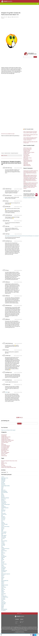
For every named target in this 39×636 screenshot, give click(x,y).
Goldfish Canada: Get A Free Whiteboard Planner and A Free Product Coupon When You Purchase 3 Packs (30, 176)
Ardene (2, 486)
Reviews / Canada (4, 453)
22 (5, 155)
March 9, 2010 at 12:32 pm (18, 282)
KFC (2, 539)
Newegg (2, 559)
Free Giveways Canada (5, 446)
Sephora (2, 582)
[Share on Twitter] (35, 635)
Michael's (2, 555)
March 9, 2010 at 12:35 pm (18, 295)
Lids (2, 546)
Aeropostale (3, 480)
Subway (2, 592)
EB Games (3, 516)
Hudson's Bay (3, 533)
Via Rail (2, 604)
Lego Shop (3, 545)
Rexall (2, 576)
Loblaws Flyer (25, 156)
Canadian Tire (3, 503)
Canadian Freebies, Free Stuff (6, 441)
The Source (3, 598)
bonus (3, 153)
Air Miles (2, 482)
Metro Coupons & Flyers (27, 157)
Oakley (2, 565)
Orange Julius (3, 567)
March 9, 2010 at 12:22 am (18, 215)
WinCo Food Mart (4, 609)
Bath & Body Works (4, 492)
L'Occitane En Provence (5, 548)
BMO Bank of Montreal (5, 497)
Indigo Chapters (3, 535)
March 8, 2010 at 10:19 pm (18, 167)
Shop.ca (2, 583)
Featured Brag (3, 444)
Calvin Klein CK (3, 502)
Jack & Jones (3, 536)
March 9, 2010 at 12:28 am (18, 220)
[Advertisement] (19, 5)
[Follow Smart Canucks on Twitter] (17, 417)
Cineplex (2, 505)
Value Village (3, 603)
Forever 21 (3, 519)
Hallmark (2, 527)
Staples (2, 590)
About (16, 622)
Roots (2, 579)
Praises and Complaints (5, 452)
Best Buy (2, 495)
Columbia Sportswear (4, 507)
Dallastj (24, 175)
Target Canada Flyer (26, 164)
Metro (2, 554)
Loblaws (2, 547)
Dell (1, 512)
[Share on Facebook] (33, 635)
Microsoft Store (3, 556)
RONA (2, 578)
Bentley (2, 494)
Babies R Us (3, 490)
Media (16, 623)
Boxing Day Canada (26, 150)
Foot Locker (3, 518)
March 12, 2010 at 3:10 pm (18, 392)
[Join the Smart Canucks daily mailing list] (22, 417)
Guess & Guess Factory (5, 526)
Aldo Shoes (3, 483)
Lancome (2, 541)
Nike (2, 560)
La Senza (2, 543)
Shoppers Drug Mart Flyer (27, 161)
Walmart (2, 605)
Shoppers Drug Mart (14, 153)
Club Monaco (3, 506)
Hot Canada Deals (28, 129)
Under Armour (3, 602)
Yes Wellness (3, 610)
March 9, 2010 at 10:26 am (18, 241)
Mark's (2, 551)
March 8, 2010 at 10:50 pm (18, 195)
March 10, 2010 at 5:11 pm (18, 384)
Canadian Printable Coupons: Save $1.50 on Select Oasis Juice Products (30, 187)
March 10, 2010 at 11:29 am (18, 355)
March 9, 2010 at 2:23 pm (18, 319)
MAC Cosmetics (4, 550)
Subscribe (19, 423)
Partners (2, 464)
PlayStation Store (4, 570)
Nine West (3, 561)
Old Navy (2, 566)
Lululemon (3, 549)
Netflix (2, 558)
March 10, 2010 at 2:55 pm (18, 372)
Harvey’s (2, 528)
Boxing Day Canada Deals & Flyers (29, 197)
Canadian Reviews (26, 151)
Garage (2, 522)
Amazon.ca (3, 484)
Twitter (22, 622)
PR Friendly (3, 465)
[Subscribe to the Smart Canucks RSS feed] (20, 417)
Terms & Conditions (17, 632)
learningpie (25, 182)
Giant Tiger (3, 523)
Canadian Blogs (3, 435)
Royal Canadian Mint (4, 580)
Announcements (4, 434)
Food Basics (3, 517)
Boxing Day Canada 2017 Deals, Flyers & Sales (9, 460)
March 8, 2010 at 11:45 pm (18, 206)
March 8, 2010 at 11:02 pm (18, 201)
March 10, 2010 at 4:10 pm (18, 380)
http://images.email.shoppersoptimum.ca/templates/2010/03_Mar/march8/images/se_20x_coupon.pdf (21, 235)
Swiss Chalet (3, 593)
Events (2, 443)
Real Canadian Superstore (5, 573)
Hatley (2, 529)
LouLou (6, 392)
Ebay (2, 515)
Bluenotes (3, 496)
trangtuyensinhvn (26, 170)
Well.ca (2, 608)
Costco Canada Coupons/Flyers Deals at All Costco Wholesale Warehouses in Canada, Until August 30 (30, 138)
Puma (2, 572)
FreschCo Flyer (26, 154)
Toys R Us (3, 601)
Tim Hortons (3, 599)
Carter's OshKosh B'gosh (5, 504)
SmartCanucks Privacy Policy (6, 466)
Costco (2, 508)
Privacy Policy (23, 632)
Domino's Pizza (3, 514)
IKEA (2, 534)
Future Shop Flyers (26, 155)
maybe (10, 17)
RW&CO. (2, 581)
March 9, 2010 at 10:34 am (18, 270)
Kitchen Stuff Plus (4, 540)
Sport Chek (3, 589)
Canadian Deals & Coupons (5, 439)
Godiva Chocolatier (4, 524)
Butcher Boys (3, 501)
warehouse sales (4, 455)
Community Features (4, 442)
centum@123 (25, 178)
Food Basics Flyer (26, 153)
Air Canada (3, 481)
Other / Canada (3, 451)
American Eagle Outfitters (5, 485)
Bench (2, 493)
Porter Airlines (3, 571)
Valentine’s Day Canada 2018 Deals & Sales (8, 467)
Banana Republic (4, 491)
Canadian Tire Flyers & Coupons (28, 152)
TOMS (2, 600)
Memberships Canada (5, 450)
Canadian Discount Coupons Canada (7, 440)
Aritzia (2, 487)
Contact (16, 621)
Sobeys (2, 588)
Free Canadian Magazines (5, 445)
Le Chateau (3, 544)
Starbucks (3, 591)
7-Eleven (2, 476)
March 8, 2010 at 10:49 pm (18, 188)
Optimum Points (7, 153)
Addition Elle (3, 479)
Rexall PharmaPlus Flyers (27, 160)
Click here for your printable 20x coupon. (8, 133)
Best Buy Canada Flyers (27, 149)
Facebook (22, 621)
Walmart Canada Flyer (27, 165)
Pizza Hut (2, 569)
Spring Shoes (25, 163)
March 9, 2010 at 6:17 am (18, 226)
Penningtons (3, 568)
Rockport (2, 577)
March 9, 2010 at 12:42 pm (18, 305)
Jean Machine (3, 537)
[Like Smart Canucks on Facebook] (18, 417)
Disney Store (3, 513)
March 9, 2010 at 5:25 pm (18, 343)
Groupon (2, 525)
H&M (2, 530)
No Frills (2, 562)
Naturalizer (3, 557)
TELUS (2, 594)
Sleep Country (3, 587)
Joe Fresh (3, 538)
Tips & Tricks (3, 454)
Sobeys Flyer (25, 162)
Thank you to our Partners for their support (8, 430)
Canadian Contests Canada (5, 436)
